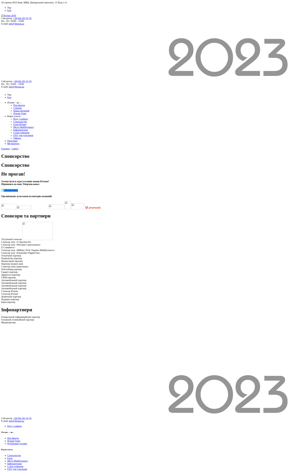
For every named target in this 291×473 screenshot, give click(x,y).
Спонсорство (20, 121)
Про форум (19, 105)
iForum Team (19, 113)
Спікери (17, 108)
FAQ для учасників (23, 135)
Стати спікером (21, 132)
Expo (9, 458)
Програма (12, 141)
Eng (9, 10)
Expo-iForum (19, 124)
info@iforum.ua (16, 23)
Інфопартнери (20, 130)
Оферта (17, 138)
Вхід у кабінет (20, 119)
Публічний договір (17, 443)
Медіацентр (13, 143)
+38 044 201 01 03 (22, 18)
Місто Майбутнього (23, 127)
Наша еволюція (21, 110)
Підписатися (11, 190)
